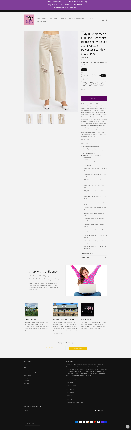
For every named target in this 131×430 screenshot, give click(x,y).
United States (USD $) (30, 423)
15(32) (91, 82)
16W (103, 82)
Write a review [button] (78, 348)
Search (25, 364)
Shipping (83, 59)
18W (84, 85)
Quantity (83, 89)
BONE (84, 69)
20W (90, 85)
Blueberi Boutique (96, 424)
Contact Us (26, 380)
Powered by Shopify (103, 424)
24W (101, 85)
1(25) (90, 75)
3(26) (96, 75)
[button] (45, 18)
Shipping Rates (27, 375)
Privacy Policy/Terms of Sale (30, 372)
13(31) (84, 82)
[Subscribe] (49, 410)
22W (95, 85)
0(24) (84, 75)
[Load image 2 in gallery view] (40, 119)
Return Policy (27, 370)
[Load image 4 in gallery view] (62, 119)
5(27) (103, 75)
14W (97, 82)
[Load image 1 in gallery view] (29, 119)
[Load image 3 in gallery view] (51, 119)
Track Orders (27, 383)
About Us (26, 378)
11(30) (96, 79)
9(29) (90, 79)
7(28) (84, 79)
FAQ (25, 367)
